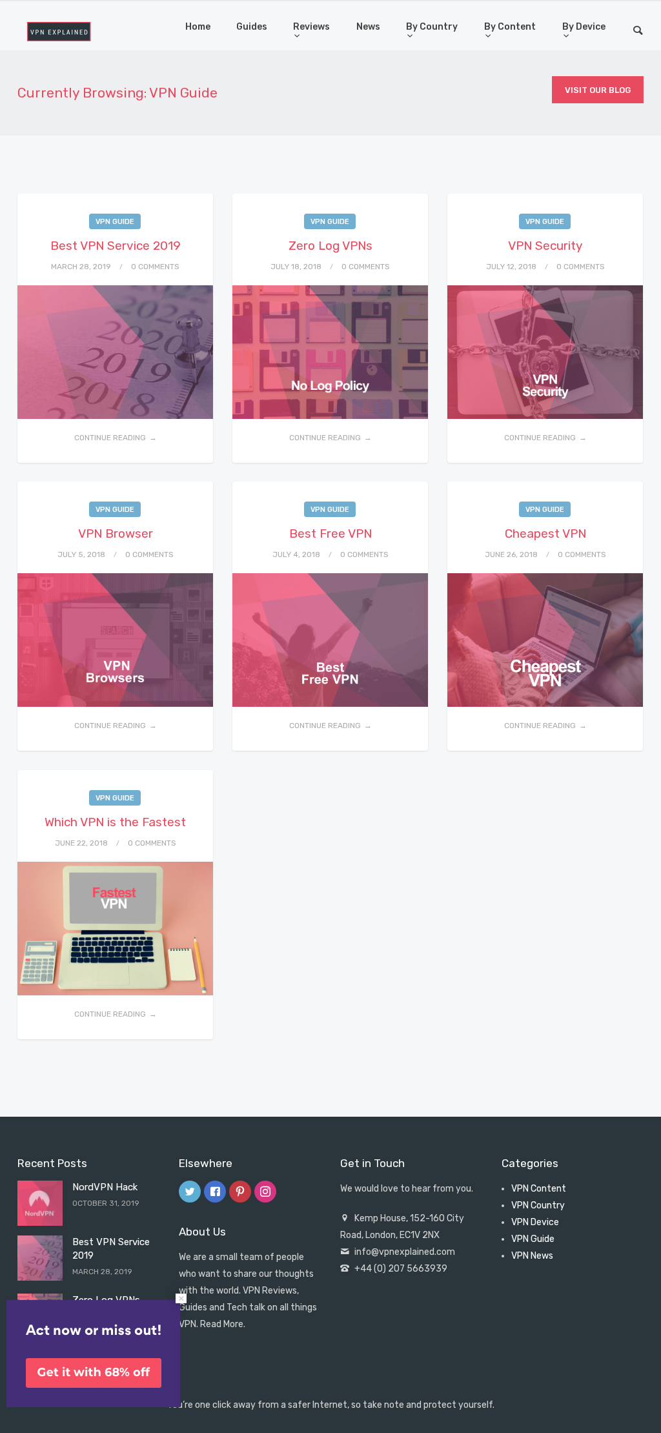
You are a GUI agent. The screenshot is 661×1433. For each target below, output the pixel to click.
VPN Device (535, 1222)
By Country (432, 26)
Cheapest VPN (545, 533)
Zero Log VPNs (330, 245)
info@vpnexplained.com (404, 1251)
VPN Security (545, 245)
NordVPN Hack (104, 1187)
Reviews (311, 26)
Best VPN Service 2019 (115, 245)
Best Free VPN (330, 533)
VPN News (532, 1255)
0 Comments (155, 266)
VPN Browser (115, 533)
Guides (251, 26)
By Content (510, 26)
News (368, 26)
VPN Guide (115, 222)
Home (197, 26)
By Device (583, 26)
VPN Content (538, 1188)
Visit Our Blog (598, 90)
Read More (221, 1324)
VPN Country (538, 1205)
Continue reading (110, 437)
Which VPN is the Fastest (115, 822)
